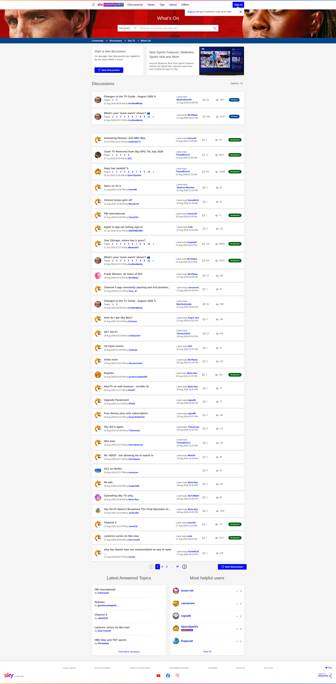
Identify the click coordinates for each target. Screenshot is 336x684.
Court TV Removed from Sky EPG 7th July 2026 (133, 151)
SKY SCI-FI (111, 331)
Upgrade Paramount (116, 399)
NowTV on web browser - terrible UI (126, 386)
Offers (185, 4)
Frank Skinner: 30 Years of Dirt (123, 274)
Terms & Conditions (103, 668)
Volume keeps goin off (118, 200)
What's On (168, 18)
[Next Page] (184, 566)
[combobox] (174, 28)
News (151, 4)
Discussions (135, 4)
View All (207, 651)
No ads (108, 482)
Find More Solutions (129, 651)
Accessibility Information (179, 668)
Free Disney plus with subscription (126, 413)
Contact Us (240, 668)
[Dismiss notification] (241, 12)
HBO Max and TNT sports (110, 640)
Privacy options (69, 668)
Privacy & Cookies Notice (140, 668)
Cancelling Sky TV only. (118, 495)
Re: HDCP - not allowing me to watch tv (128, 455)
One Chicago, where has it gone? (125, 240)
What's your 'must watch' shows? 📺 (127, 113)
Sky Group (268, 668)
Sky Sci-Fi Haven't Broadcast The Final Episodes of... (137, 509)
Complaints (212, 668)
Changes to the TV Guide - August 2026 (129, 96)
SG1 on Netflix (113, 468)
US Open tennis (114, 346)
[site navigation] (93, 4)
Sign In (238, 4)
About (173, 4)
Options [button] (235, 83)
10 (149, 117)
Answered (234, 140)
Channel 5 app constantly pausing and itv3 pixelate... (137, 287)
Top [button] (330, 667)
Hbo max (109, 441)
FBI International (114, 213)
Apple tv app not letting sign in (123, 227)
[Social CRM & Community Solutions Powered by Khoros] (325, 675)
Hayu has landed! (115, 168)
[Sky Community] (111, 5)
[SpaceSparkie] (186, 631)
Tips (162, 4)
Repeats (109, 373)
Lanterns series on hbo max (121, 536)
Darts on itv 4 (112, 185)
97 (177, 566)
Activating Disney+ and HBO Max (124, 138)
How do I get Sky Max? (118, 317)
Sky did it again (113, 426)
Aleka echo (111, 359)
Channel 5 (110, 522)
